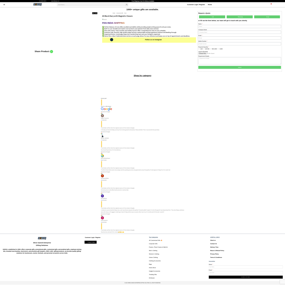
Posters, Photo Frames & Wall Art (158, 247)
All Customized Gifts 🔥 (155, 240)
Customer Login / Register (196, 4)
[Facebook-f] (33, 259)
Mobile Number (202, 41)
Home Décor (152, 267)
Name (200, 24)
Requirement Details (203, 56)
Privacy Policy (214, 254)
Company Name (202, 29)
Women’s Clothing (154, 254)
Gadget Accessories (154, 271)
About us (213, 240)
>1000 (221, 49)
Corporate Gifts (119, 13)
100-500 (207, 49)
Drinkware (152, 278)
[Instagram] (111, 39)
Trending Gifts (153, 274)
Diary (125, 13)
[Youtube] (45, 259)
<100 (201, 49)
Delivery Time (214, 247)
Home (210, 4)
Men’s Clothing (153, 250)
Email (200, 35)
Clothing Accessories (155, 261)
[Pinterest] (50, 259)
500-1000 (214, 49)
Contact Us (213, 243)
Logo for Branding (203, 51)
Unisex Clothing (153, 257)
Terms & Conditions (216, 257)
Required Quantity (203, 47)
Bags (150, 264)
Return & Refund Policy (217, 250)
